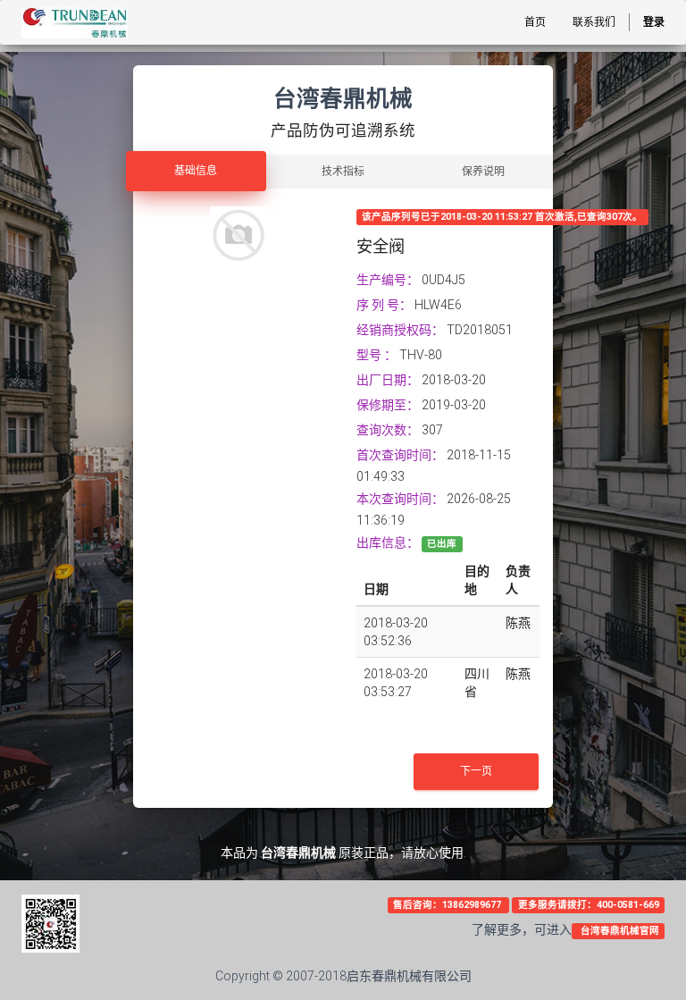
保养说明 (483, 171)
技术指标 (343, 171)
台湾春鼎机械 (298, 852)
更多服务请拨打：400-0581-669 (588, 905)
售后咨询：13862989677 (448, 905)
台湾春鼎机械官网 (618, 931)
